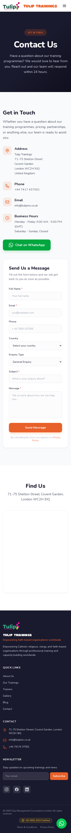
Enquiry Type (16, 354)
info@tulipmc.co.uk (26, 206)
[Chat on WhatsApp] (61, 823)
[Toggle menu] (64, 5)
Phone (12, 321)
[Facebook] (16, 789)
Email (13, 305)
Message (15, 388)
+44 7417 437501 (27, 190)
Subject (14, 371)
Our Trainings (11, 682)
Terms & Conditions (27, 827)
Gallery (7, 696)
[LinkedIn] (27, 789)
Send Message (35, 428)
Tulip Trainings (40, 6)
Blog (5, 702)
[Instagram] (6, 789)
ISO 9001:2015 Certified (38, 820)
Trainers (7, 689)
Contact (7, 709)
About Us (8, 676)
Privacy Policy (47, 827)
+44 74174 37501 (19, 746)
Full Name (15, 289)
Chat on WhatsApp (30, 245)
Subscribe (59, 776)
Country (13, 338)
